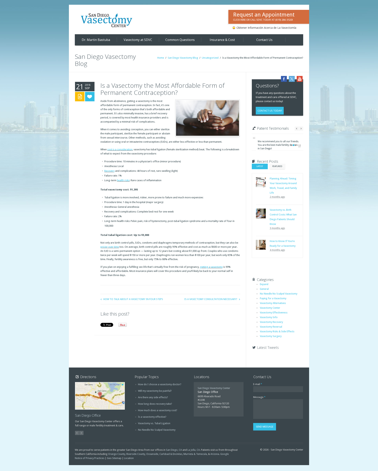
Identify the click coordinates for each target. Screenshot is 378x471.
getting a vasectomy (211, 266)
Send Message (264, 426)
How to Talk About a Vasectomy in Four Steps (133, 299)
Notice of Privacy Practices (89, 458)
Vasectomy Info (269, 317)
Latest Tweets (268, 347)
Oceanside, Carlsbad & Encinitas (164, 454)
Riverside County (135, 454)
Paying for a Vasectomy (273, 298)
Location (129, 458)
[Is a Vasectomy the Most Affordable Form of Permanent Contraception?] (206, 117)
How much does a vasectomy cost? (157, 410)
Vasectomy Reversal (271, 326)
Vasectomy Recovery (271, 321)
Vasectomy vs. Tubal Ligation (154, 423)
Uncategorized (210, 57)
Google (224, 454)
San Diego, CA (174, 449)
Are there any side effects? (153, 397)
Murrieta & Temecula (195, 454)
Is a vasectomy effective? (152, 416)
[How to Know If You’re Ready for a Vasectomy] (261, 245)
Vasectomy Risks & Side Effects (277, 331)
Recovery (109, 170)
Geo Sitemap (114, 458)
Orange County (116, 454)
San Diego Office (88, 415)
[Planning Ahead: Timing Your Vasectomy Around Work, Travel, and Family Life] (261, 182)
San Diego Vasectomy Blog (183, 57)
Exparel (264, 284)
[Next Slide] (301, 129)
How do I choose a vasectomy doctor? (159, 384)
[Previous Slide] (297, 129)
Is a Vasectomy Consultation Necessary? (210, 299)
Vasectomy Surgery (271, 336)
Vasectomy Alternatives (273, 303)
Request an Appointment (264, 16)
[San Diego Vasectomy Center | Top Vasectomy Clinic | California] (107, 20)
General (264, 288)
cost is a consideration (119, 149)
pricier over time (109, 246)
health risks (123, 180)
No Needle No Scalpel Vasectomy (278, 293)
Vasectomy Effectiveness (273, 312)
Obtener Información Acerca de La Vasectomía (266, 28)
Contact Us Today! (270, 110)
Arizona (214, 454)
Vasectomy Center (270, 307)
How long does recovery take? (155, 403)
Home (160, 57)
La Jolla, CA (193, 449)
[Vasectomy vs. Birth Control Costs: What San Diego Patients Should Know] (261, 213)
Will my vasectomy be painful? (155, 390)
